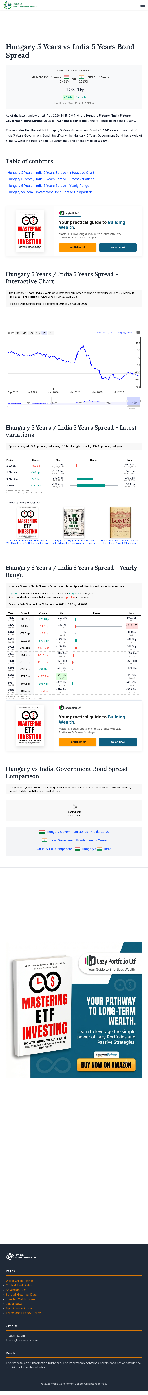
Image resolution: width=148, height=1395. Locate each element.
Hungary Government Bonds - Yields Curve (78, 832)
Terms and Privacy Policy (23, 1313)
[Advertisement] (74, 24)
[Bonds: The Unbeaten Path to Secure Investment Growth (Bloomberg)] (120, 522)
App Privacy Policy (19, 1308)
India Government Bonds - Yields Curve (78, 840)
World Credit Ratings (20, 1280)
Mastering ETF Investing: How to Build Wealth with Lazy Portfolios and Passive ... (27, 543)
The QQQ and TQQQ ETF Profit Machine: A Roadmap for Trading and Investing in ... (74, 543)
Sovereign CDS (16, 1290)
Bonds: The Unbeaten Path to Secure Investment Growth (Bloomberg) (120, 541)
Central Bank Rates (19, 1285)
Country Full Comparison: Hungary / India (74, 849)
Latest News (14, 1303)
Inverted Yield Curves (20, 1299)
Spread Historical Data (21, 1294)
